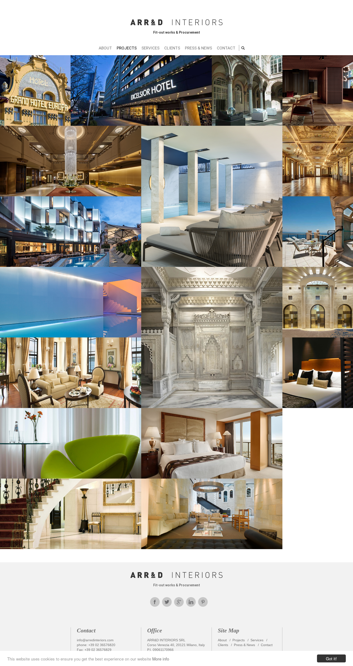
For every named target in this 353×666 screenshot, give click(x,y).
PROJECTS (127, 48)
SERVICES (150, 48)
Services (256, 640)
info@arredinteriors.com (95, 640)
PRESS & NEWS (198, 48)
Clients (223, 645)
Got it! (331, 658)
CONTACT (226, 48)
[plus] (179, 602)
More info (160, 659)
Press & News (244, 645)
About (222, 640)
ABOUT (105, 48)
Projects (238, 640)
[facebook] (155, 602)
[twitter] (167, 602)
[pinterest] (203, 602)
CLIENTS (172, 48)
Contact (267, 645)
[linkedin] (191, 602)
